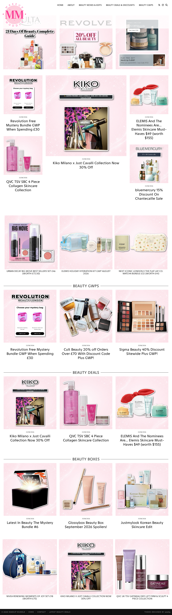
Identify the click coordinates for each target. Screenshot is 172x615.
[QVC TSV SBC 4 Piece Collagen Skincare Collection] (23, 155)
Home (60, 5)
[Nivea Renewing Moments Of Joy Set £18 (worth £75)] (30, 566)
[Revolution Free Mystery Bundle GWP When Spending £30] (23, 94)
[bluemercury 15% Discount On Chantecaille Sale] (149, 163)
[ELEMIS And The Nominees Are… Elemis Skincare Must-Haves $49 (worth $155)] (149, 94)
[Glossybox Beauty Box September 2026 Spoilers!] (86, 489)
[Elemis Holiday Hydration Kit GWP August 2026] (86, 242)
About (71, 5)
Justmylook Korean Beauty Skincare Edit (142, 525)
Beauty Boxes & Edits (90, 5)
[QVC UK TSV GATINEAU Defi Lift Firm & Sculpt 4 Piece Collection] (142, 566)
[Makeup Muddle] (14, 14)
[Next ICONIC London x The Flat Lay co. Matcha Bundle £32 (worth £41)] (140, 242)
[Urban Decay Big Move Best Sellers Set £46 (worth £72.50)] (31, 242)
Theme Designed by (157, 612)
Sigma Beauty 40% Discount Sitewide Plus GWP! (142, 351)
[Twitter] (159, 5)
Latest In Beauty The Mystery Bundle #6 (30, 525)
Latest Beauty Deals (59, 612)
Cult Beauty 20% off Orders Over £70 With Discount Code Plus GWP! (86, 353)
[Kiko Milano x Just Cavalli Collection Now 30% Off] (86, 115)
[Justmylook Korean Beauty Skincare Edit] (142, 489)
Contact (41, 612)
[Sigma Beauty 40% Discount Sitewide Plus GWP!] (142, 316)
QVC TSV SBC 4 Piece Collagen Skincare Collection (23, 186)
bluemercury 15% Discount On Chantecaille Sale (149, 194)
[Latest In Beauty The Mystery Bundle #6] (30, 489)
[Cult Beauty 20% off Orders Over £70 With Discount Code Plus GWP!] (86, 316)
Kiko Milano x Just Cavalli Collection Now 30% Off (86, 165)
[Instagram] (163, 5)
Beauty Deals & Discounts (120, 5)
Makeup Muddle (17, 612)
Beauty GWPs (146, 5)
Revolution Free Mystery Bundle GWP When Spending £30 (23, 125)
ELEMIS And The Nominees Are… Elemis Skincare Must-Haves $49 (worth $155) (148, 129)
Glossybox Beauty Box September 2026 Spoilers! (86, 525)
